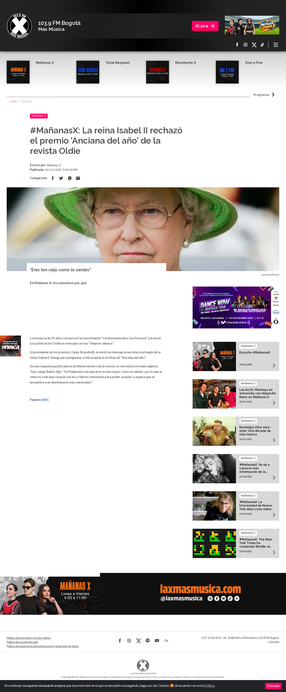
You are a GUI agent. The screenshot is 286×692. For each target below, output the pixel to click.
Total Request (118, 63)
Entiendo (273, 686)
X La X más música (253, 44)
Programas (261, 94)
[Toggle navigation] (276, 44)
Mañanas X (45, 63)
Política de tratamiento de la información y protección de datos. (43, 646)
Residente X (185, 63)
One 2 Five (254, 63)
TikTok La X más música (262, 44)
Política (209, 685)
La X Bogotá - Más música (19, 26)
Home (13, 101)
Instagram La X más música (245, 44)
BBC (45, 399)
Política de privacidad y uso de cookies (29, 637)
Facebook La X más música (237, 44)
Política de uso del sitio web (22, 642)
